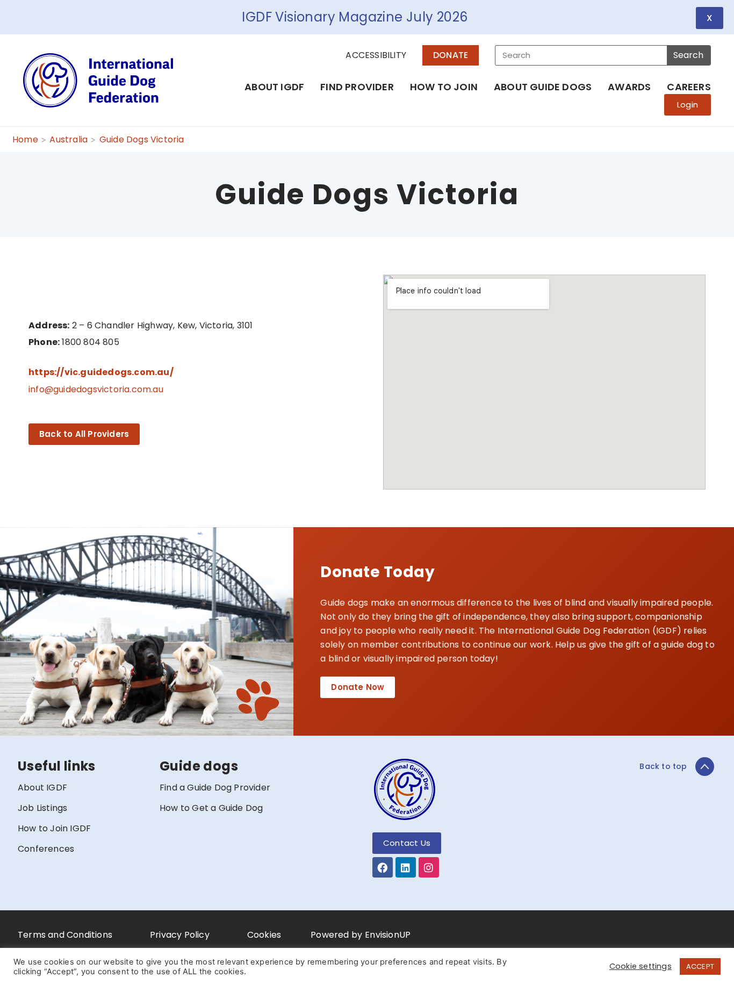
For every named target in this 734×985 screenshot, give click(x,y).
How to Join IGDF (54, 828)
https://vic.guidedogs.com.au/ (101, 372)
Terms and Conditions (65, 935)
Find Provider (357, 87)
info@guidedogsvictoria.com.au (95, 389)
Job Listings (42, 808)
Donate (450, 55)
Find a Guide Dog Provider (215, 787)
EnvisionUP (388, 935)
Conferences (46, 849)
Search (688, 55)
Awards (629, 87)
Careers (688, 87)
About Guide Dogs (543, 87)
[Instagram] (429, 867)
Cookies (264, 935)
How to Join (444, 87)
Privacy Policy (180, 935)
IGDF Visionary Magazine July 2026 (354, 17)
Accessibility (376, 55)
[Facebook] (382, 867)
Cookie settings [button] (640, 966)
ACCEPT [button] (700, 966)
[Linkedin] (405, 867)
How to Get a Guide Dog (211, 808)
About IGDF (274, 87)
